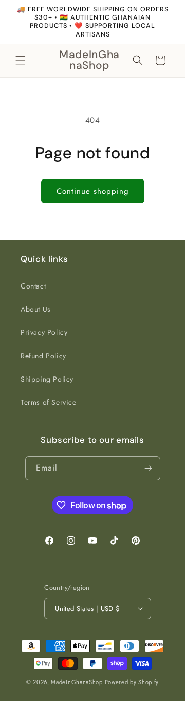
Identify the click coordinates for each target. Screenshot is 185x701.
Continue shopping (93, 191)
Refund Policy (43, 356)
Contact (33, 286)
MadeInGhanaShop (77, 682)
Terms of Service (49, 402)
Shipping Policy (47, 379)
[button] (20, 60)
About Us (36, 309)
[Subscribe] (148, 468)
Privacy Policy (44, 332)
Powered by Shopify (132, 682)
